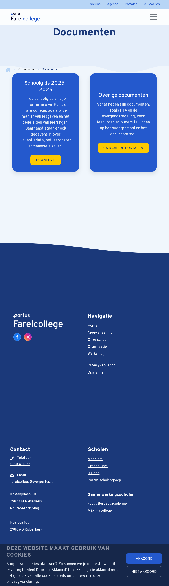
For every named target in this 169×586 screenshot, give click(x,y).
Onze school (97, 340)
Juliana (93, 473)
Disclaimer (96, 372)
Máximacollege (100, 511)
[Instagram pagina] (28, 337)
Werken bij (96, 354)
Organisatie (26, 69)
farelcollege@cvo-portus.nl (32, 482)
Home (92, 326)
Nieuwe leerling (100, 333)
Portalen (131, 4)
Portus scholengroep (104, 480)
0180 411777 (20, 464)
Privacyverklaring (102, 365)
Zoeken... (155, 4)
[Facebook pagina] (17, 337)
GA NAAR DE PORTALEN (123, 148)
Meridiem (95, 459)
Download (45, 160)
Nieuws (95, 4)
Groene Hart (98, 466)
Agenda (112, 4)
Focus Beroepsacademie (107, 504)
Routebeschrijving (24, 508)
